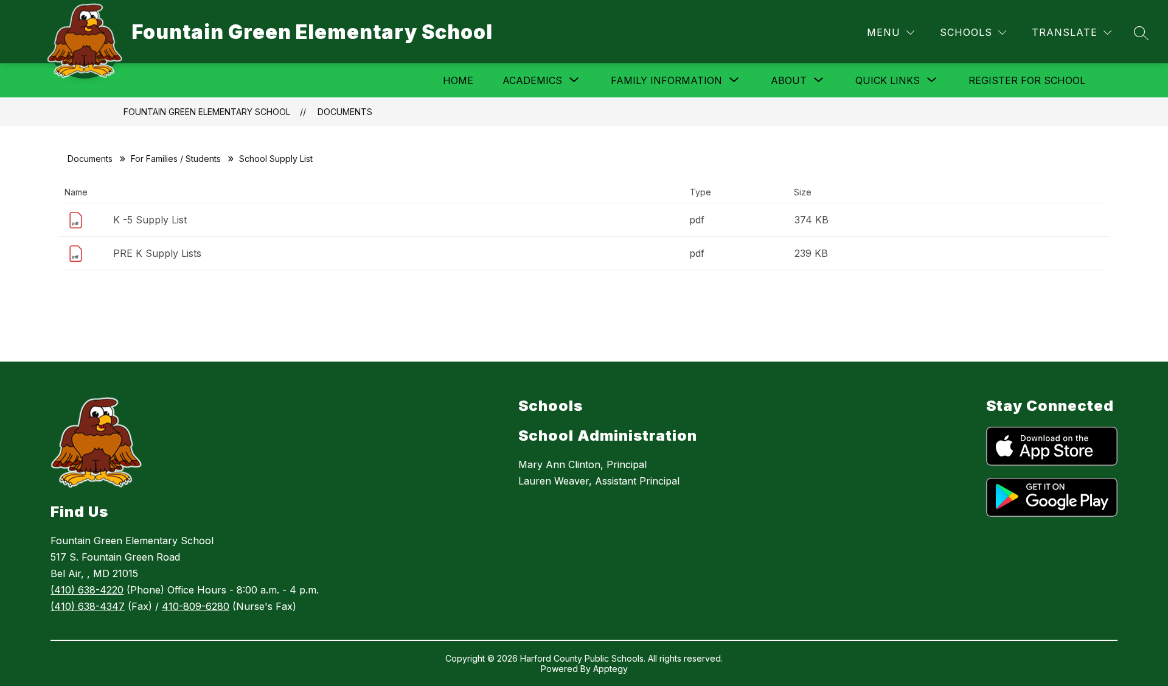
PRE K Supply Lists (157, 253)
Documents (345, 112)
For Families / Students (176, 158)
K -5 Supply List (150, 220)
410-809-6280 (195, 606)
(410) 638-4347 (87, 606)
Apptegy (610, 668)
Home (458, 80)
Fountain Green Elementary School (206, 112)
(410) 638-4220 (86, 590)
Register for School (1026, 80)
